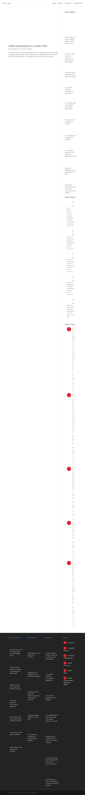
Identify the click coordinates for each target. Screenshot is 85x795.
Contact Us (68, 3)
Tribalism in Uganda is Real (73, 529)
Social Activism (78, 3)
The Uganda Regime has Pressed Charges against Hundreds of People (73, 347)
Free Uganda (13, 49)
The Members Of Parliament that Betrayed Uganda (70, 240)
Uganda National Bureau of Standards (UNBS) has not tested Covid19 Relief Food (73, 417)
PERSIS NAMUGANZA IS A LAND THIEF (27, 46)
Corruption (29, 49)
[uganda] (71, 19)
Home (53, 3)
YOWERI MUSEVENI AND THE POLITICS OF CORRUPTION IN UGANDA (73, 581)
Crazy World (70, 642)
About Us (60, 3)
